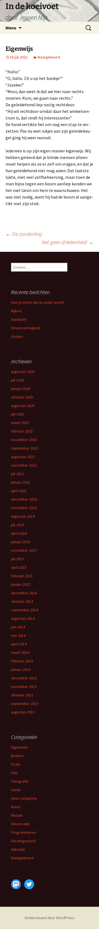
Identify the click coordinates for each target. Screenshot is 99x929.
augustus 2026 (23, 371)
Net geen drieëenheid (68, 242)
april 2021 (19, 490)
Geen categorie (24, 798)
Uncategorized (23, 840)
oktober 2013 (22, 695)
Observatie (20, 823)
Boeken (17, 755)
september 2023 (24, 448)
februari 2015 (22, 575)
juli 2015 (17, 558)
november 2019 (24, 507)
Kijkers (16, 310)
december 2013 (24, 678)
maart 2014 (20, 652)
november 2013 (24, 686)
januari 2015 (20, 584)
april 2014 (19, 643)
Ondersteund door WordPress (49, 917)
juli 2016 (17, 524)
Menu (11, 27)
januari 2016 (20, 541)
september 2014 (24, 609)
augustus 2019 (23, 516)
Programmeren (23, 832)
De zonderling (24, 233)
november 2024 (24, 439)
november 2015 (24, 550)
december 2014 (24, 592)
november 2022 (24, 465)
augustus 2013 (23, 712)
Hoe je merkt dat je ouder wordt (37, 302)
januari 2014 (20, 669)
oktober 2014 (22, 601)
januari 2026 (20, 388)
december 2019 (24, 499)
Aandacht (18, 319)
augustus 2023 (23, 456)
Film (14, 772)
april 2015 (19, 567)
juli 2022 (17, 473)
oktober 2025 (22, 397)
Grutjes (17, 336)
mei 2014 (18, 635)
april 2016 (19, 533)
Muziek (17, 815)
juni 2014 (18, 626)
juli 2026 (17, 380)
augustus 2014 (23, 618)
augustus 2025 (23, 405)
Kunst (15, 806)
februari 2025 (22, 431)
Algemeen (19, 747)
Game (16, 789)
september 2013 (24, 703)
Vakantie (18, 849)
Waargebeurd (48, 57)
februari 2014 (22, 661)
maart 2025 (20, 422)
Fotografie (20, 781)
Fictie (15, 764)
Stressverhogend (25, 327)
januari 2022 (20, 482)
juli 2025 (17, 414)
